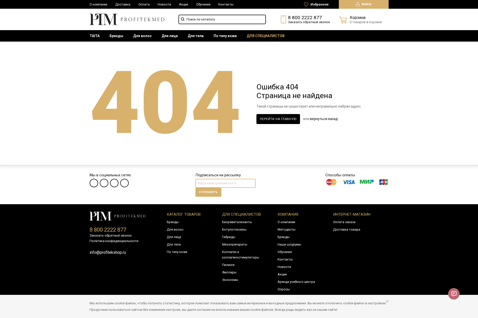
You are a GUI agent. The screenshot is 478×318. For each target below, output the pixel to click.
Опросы (284, 289)
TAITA (95, 36)
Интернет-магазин (351, 214)
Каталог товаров (184, 214)
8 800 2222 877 (305, 17)
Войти (366, 4)
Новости (164, 4)
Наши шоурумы (289, 244)
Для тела (196, 36)
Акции (183, 4)
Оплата (144, 4)
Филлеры (229, 272)
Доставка (122, 4)
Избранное (319, 4)
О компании (98, 4)
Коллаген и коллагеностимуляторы (240, 254)
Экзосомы (230, 280)
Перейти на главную (278, 119)
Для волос (142, 36)
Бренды (116, 36)
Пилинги (228, 265)
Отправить (208, 192)
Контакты (226, 4)
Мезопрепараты (234, 244)
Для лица (170, 36)
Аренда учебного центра (296, 282)
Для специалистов (241, 214)
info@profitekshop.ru (108, 252)
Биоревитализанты (237, 222)
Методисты (287, 229)
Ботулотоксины (234, 229)
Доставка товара (346, 229)
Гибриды (228, 237)
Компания (288, 214)
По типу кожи (225, 36)
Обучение (203, 4)
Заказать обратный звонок (309, 22)
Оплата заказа (344, 222)
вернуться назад (324, 119)
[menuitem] (95, 35)
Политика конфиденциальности (114, 241)
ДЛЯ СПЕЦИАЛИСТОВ (266, 36)
